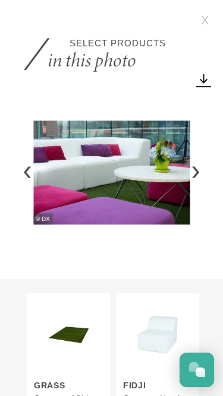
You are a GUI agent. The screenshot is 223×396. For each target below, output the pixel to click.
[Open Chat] (197, 370)
